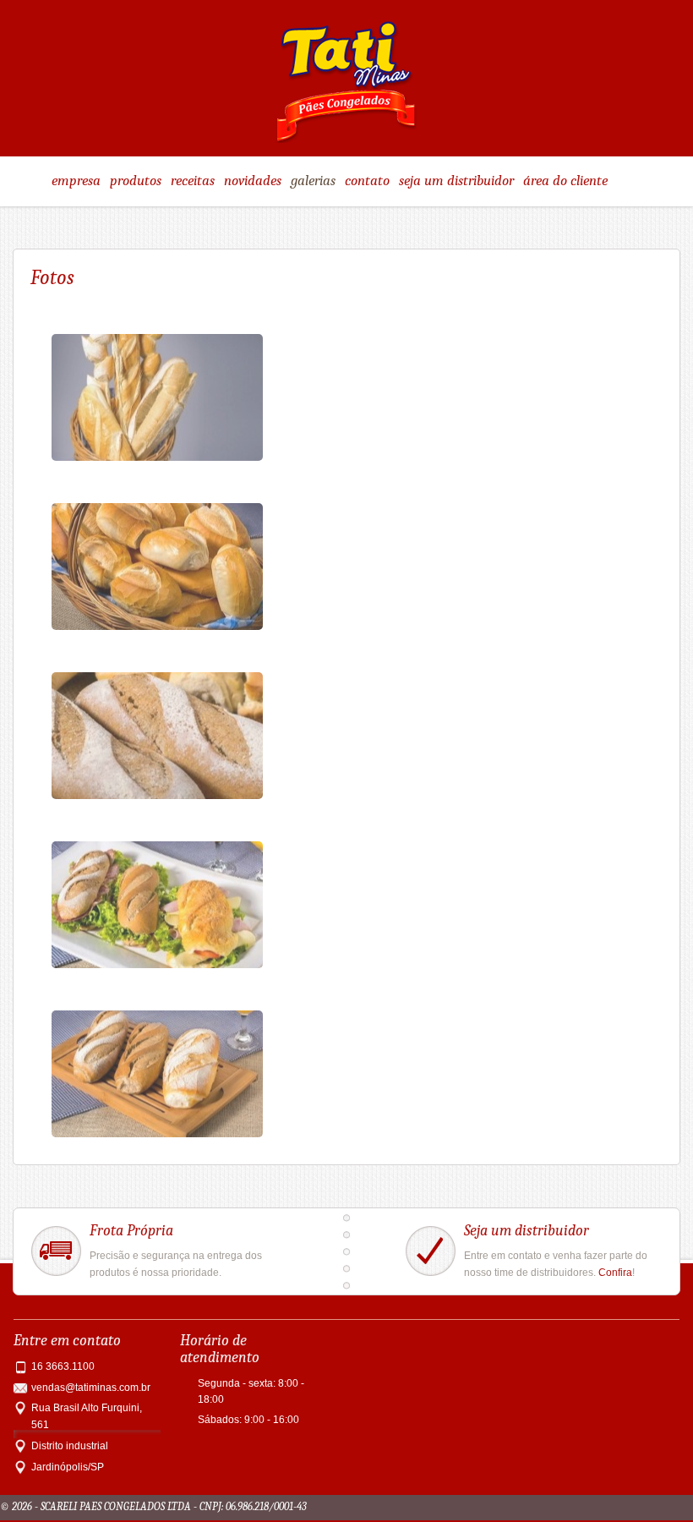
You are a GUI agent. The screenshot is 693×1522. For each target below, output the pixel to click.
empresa (76, 180)
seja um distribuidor (456, 180)
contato (367, 180)
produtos (135, 180)
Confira (615, 1272)
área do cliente (565, 180)
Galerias (313, 180)
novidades (252, 180)
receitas (193, 180)
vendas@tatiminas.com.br (90, 1387)
